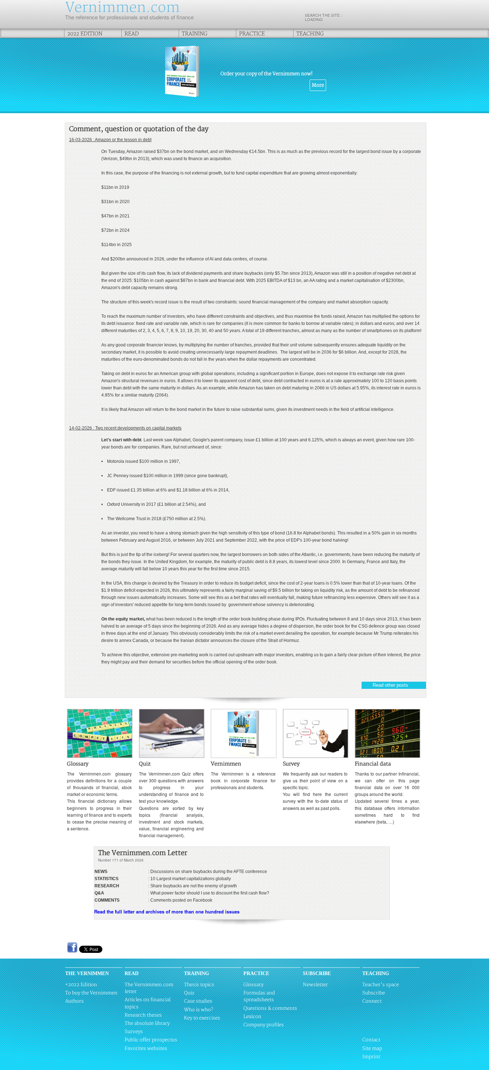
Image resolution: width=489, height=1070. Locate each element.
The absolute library (147, 1023)
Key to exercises (202, 1018)
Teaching (310, 34)
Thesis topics (199, 985)
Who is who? (198, 1010)
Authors (74, 1001)
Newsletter (315, 985)
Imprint (371, 1057)
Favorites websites (146, 1048)
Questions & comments (270, 1008)
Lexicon (252, 1016)
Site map (372, 1048)
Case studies (198, 1001)
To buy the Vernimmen (91, 993)
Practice (252, 34)
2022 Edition (84, 34)
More (318, 85)
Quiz (189, 993)
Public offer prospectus (151, 1040)
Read (132, 34)
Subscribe (373, 993)
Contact (371, 1040)
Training (195, 34)
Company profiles (263, 1025)
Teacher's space (380, 985)
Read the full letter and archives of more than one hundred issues (166, 911)
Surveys (134, 1032)
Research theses (143, 1015)
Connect (372, 1001)
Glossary (253, 985)
